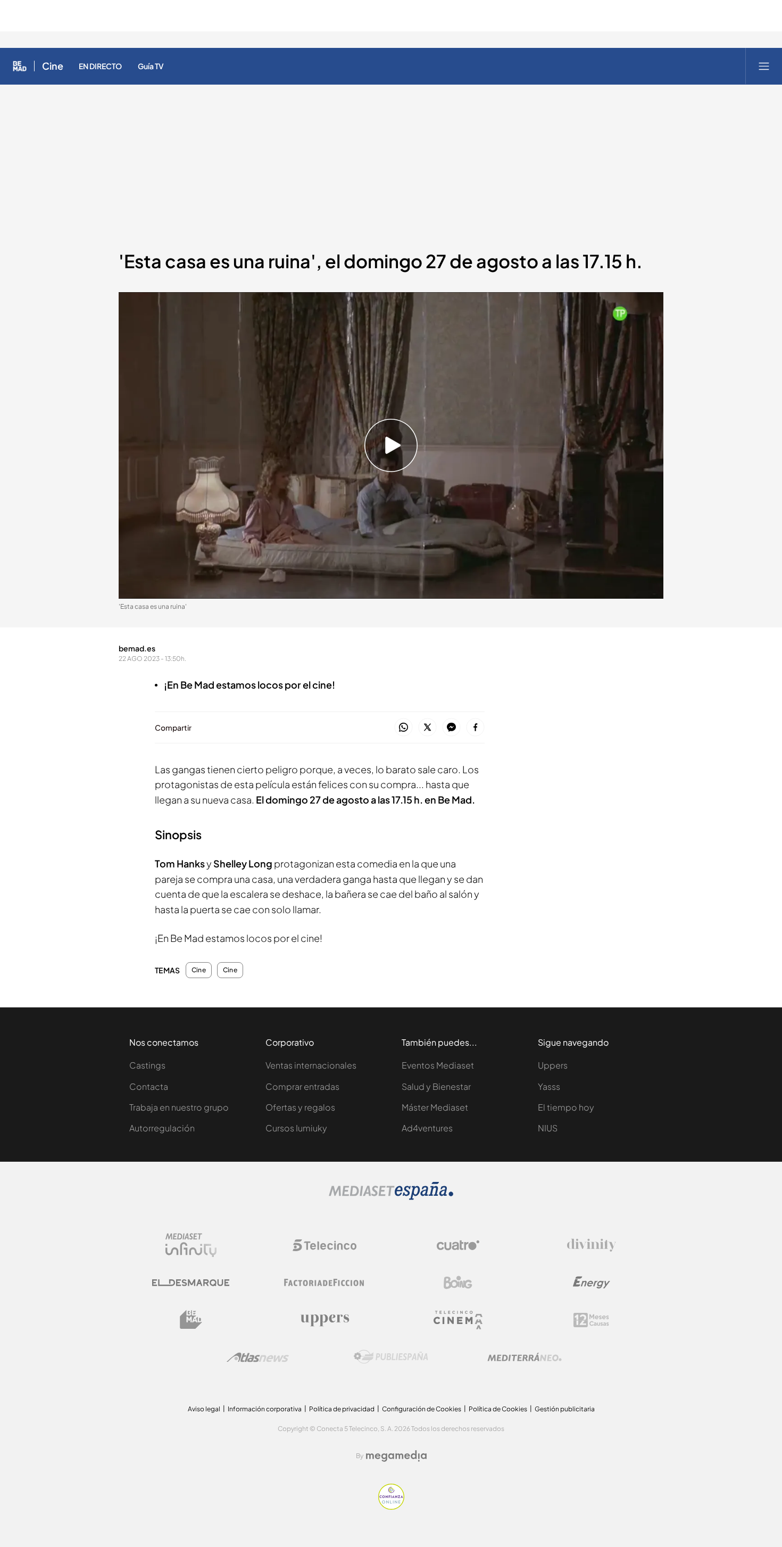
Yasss (549, 1086)
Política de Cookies (498, 1409)
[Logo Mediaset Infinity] (191, 1245)
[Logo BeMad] (191, 1319)
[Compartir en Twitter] (427, 728)
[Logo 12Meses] (591, 1320)
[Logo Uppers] (324, 1319)
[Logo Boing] (458, 1282)
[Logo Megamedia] (396, 1456)
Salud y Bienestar (436, 1086)
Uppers (553, 1065)
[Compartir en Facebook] (475, 728)
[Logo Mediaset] (391, 1197)
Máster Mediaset (435, 1107)
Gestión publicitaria (565, 1409)
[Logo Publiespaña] (391, 1357)
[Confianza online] (391, 1507)
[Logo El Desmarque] (190, 1282)
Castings (147, 1065)
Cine (52, 66)
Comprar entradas (302, 1086)
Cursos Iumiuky (296, 1128)
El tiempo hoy (566, 1107)
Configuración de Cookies (421, 1409)
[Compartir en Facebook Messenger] (451, 728)
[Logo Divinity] (591, 1245)
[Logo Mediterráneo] (524, 1357)
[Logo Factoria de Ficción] (324, 1282)
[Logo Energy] (591, 1282)
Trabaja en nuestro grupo (179, 1107)
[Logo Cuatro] (458, 1245)
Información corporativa (265, 1409)
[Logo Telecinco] (324, 1245)
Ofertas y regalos (300, 1107)
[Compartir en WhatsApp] (403, 728)
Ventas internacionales (310, 1065)
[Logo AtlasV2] (258, 1357)
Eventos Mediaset (438, 1065)
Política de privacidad (342, 1409)
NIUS (548, 1128)
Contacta (148, 1086)
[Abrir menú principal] (764, 66)
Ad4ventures (427, 1128)
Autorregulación (162, 1128)
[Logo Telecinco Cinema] (458, 1320)
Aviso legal (204, 1409)
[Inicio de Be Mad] (20, 66)
